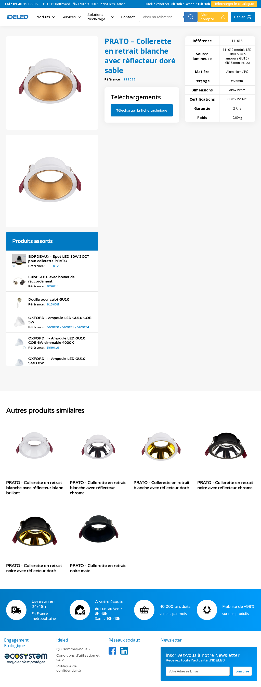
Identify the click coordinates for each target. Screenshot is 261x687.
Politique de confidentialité (68, 668)
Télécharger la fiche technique (141, 110)
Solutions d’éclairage (96, 17)
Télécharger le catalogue (234, 4)
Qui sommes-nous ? (73, 649)
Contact (128, 17)
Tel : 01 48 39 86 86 (20, 4)
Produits (42, 17)
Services (69, 17)
